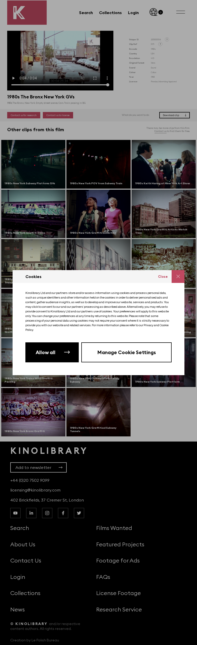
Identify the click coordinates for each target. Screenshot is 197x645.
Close (163, 276)
